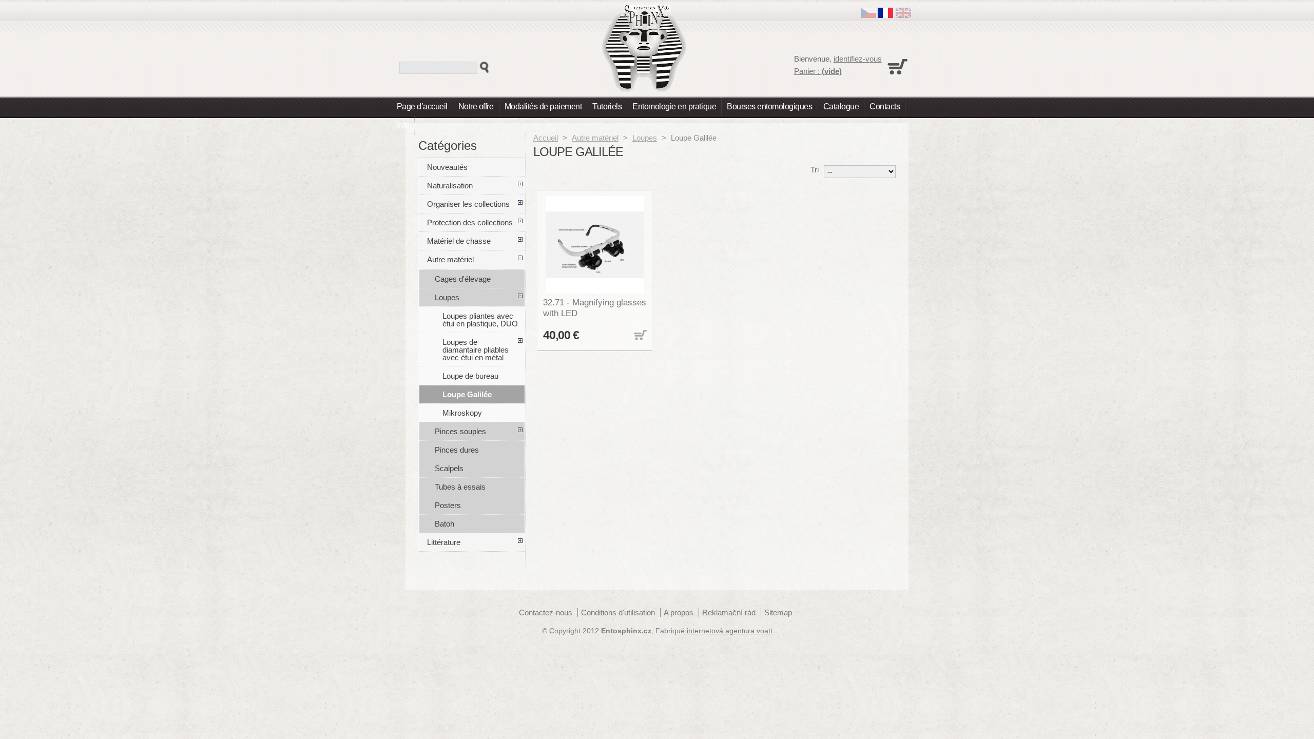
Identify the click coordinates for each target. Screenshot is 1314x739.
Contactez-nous (545, 612)
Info (403, 125)
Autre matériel (595, 137)
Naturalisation (450, 185)
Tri (814, 169)
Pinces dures (457, 449)
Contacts (884, 106)
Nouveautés (447, 167)
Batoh (444, 523)
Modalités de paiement (543, 106)
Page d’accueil (422, 106)
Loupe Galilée (467, 394)
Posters (448, 505)
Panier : (818, 71)
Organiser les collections (468, 204)
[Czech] (868, 15)
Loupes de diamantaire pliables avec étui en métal (475, 350)
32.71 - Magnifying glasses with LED (594, 307)
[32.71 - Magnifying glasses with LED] (595, 245)
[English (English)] (903, 15)
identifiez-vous (858, 58)
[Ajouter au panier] (639, 335)
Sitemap (778, 612)
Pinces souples (460, 431)
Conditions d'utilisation (618, 612)
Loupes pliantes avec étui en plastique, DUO (480, 320)
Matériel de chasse (459, 241)
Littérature (443, 542)
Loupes (644, 137)
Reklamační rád (729, 612)
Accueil (545, 137)
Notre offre (476, 106)
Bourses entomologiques (769, 106)
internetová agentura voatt (729, 631)
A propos (678, 612)
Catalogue (841, 106)
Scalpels (449, 468)
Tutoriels (607, 106)
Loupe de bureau (470, 376)
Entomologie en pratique (674, 106)
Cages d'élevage (463, 279)
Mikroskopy (462, 413)
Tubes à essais (460, 486)
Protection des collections (470, 222)
